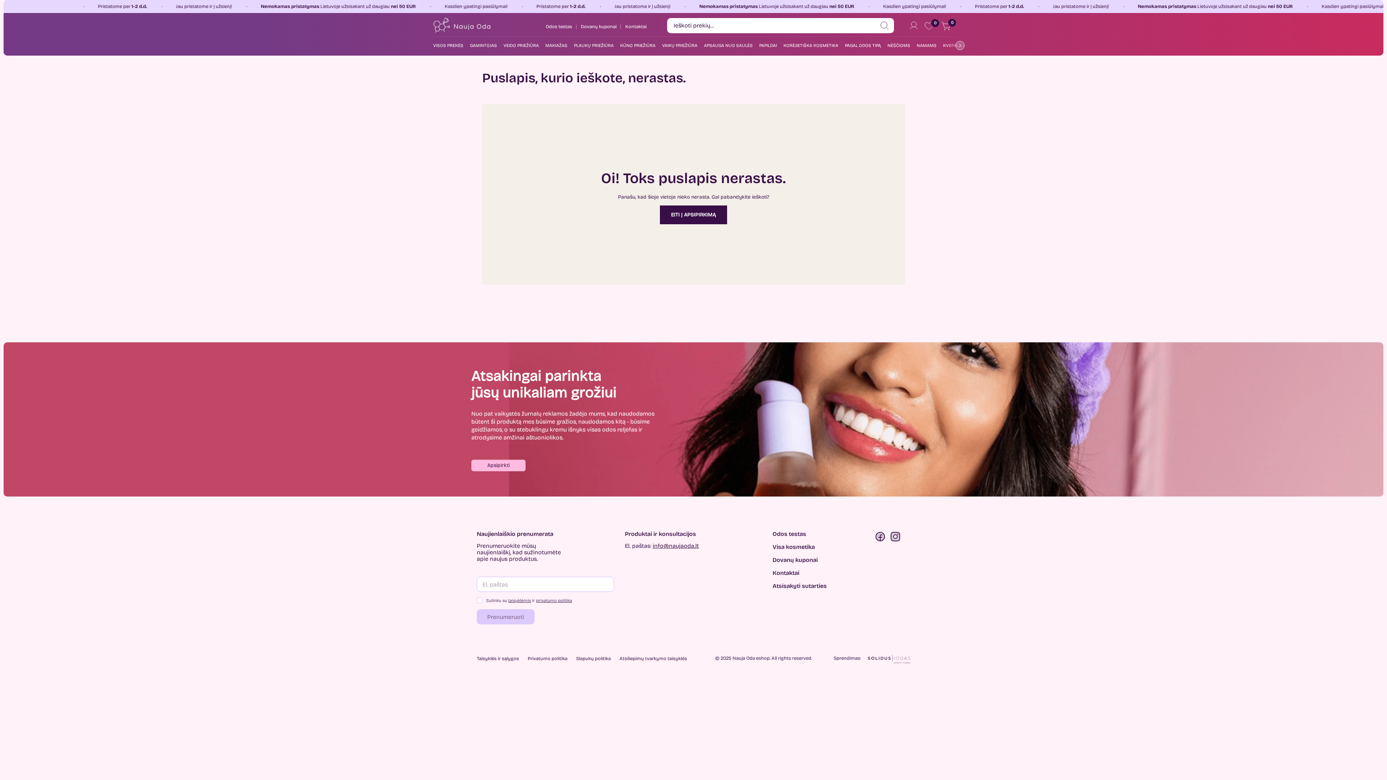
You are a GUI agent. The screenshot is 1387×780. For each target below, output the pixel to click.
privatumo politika (554, 600)
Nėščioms (898, 45)
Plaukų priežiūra (594, 45)
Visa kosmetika (794, 547)
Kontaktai (786, 573)
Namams (927, 45)
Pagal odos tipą (863, 45)
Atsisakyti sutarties (800, 586)
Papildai (768, 45)
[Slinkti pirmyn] (958, 45)
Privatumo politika (547, 659)
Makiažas (556, 45)
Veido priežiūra (521, 45)
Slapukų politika (593, 659)
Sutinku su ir (529, 600)
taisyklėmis (519, 600)
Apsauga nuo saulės (728, 45)
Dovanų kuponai (795, 560)
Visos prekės (448, 45)
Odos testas (789, 534)
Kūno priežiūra (638, 45)
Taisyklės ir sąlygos (498, 659)
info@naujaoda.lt (676, 545)
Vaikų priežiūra (679, 45)
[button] (498, 465)
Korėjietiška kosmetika (810, 45)
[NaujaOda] (461, 25)
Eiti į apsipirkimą (693, 215)
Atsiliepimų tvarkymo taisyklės (653, 659)
